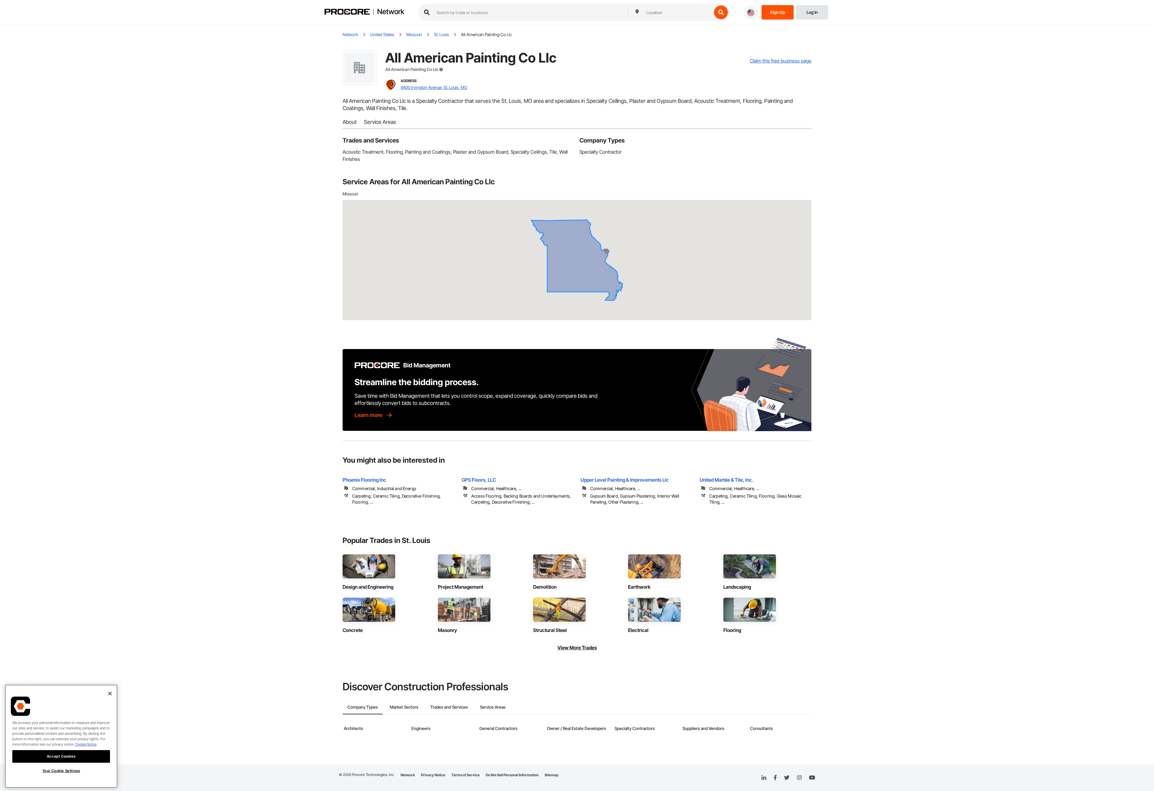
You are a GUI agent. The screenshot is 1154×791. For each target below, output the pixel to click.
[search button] (721, 12)
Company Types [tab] (362, 707)
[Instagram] (799, 778)
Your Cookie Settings (61, 770)
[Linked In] (764, 777)
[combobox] (678, 12)
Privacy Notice (433, 775)
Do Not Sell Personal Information (512, 775)
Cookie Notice (85, 744)
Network (390, 12)
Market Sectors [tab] (404, 707)
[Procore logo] (347, 12)
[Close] (110, 693)
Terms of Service (465, 775)
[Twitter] (786, 777)
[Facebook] (775, 778)
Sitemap (551, 775)
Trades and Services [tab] (449, 707)
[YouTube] (812, 777)
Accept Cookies (61, 756)
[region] (61, 736)
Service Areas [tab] (492, 707)
